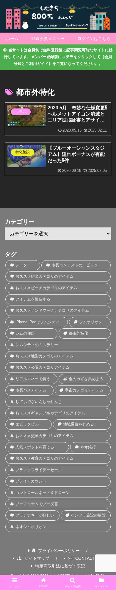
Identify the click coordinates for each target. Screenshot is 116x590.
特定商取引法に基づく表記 (60, 566)
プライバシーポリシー (59, 550)
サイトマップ (36, 558)
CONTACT (85, 558)
